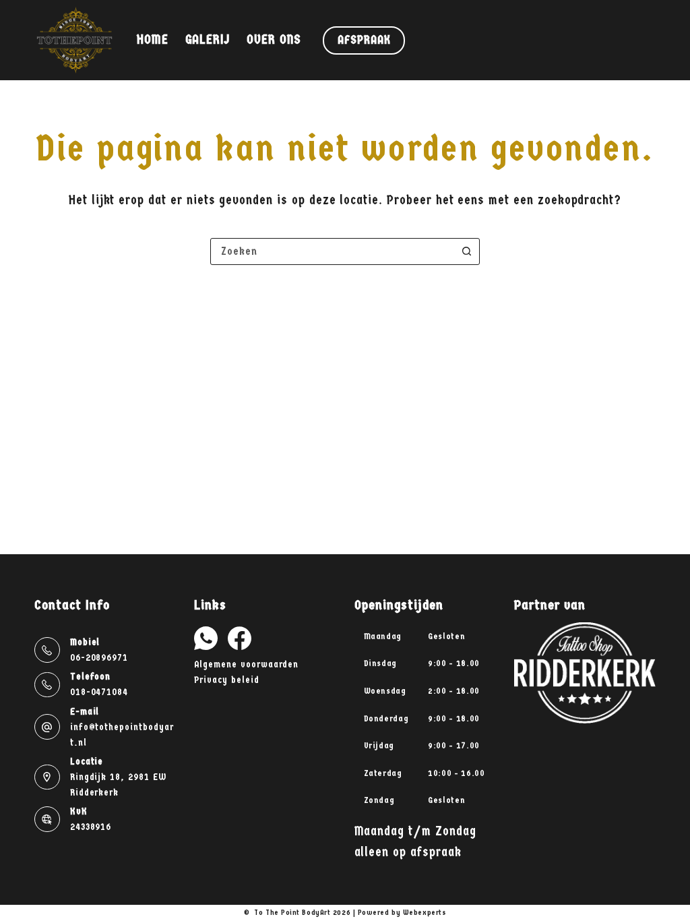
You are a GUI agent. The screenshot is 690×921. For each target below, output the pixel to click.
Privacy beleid (226, 680)
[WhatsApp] (206, 638)
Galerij (207, 39)
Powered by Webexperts (402, 912)
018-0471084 (99, 692)
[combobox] (332, 251)
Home (152, 39)
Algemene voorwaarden (246, 664)
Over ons (274, 39)
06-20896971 (99, 657)
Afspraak (364, 40)
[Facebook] (239, 638)
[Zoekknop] (466, 251)
